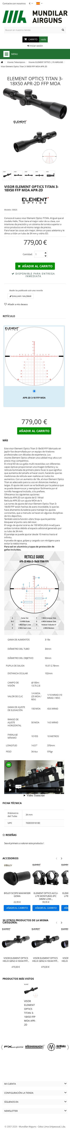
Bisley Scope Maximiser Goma (17, 895)
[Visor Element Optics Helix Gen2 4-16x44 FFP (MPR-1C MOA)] (45, 942)
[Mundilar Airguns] (35, 17)
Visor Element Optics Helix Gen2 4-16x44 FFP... (16, 959)
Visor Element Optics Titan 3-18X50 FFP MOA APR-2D (30, 1012)
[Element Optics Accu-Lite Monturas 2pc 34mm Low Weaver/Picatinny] (45, 877)
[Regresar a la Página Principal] (2, 62)
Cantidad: (27, 254)
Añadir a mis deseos (18, 304)
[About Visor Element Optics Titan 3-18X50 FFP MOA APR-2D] (31, 991)
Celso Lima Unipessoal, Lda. (52, 1126)
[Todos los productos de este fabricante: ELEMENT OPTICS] (35, 201)
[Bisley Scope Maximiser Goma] (17, 877)
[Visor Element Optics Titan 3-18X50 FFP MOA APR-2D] (7, 175)
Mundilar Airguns (27, 1126)
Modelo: (8, 209)
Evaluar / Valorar (21, 296)
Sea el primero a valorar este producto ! (24, 843)
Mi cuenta (10, 1083)
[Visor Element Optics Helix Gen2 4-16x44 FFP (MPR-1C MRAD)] (16, 942)
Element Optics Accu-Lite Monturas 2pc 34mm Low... (46, 896)
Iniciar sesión (36, 45)
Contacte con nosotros (14, 3)
